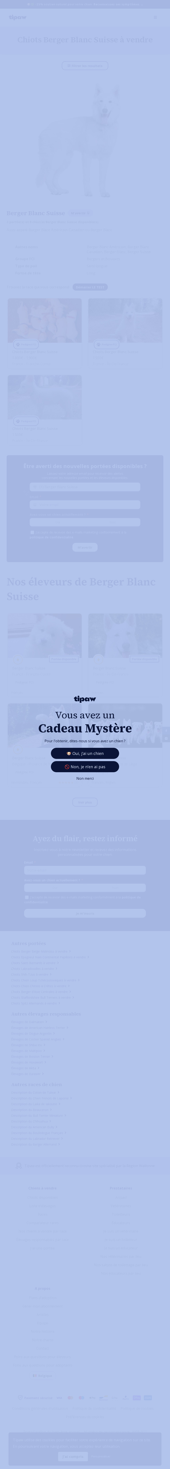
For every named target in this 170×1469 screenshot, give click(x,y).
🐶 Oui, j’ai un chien (85, 753)
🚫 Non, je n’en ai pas (85, 766)
